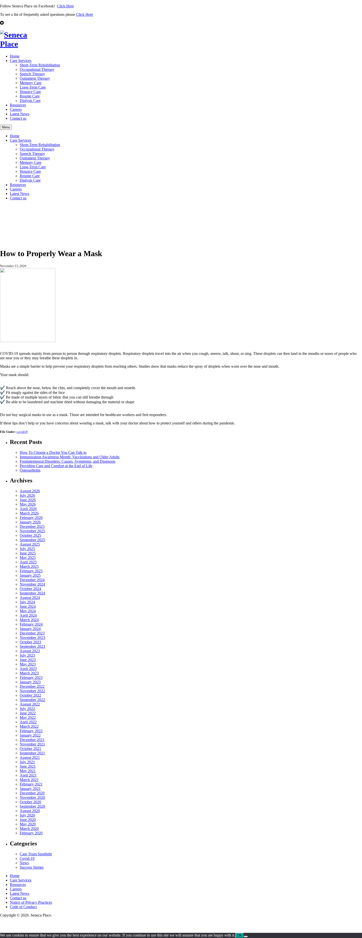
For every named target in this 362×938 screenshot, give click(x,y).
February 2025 (31, 571)
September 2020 (32, 806)
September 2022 (32, 700)
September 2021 (32, 753)
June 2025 (28, 553)
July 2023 (27, 655)
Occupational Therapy (37, 69)
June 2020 (28, 820)
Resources (18, 105)
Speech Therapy (32, 74)
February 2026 (31, 518)
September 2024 (32, 593)
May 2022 (28, 717)
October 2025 (30, 535)
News (24, 863)
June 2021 (28, 766)
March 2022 (29, 726)
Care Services (20, 60)
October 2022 (30, 695)
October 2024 (30, 589)
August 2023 (30, 651)
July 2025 (27, 549)
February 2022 (31, 731)
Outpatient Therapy (35, 78)
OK (239, 935)
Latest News (19, 114)
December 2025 (32, 526)
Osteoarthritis (30, 470)
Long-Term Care (33, 87)
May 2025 (28, 557)
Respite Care (30, 96)
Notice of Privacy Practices (31, 902)
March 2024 (29, 620)
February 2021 (31, 784)
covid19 (22, 432)
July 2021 (27, 762)
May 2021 (28, 771)
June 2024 (28, 606)
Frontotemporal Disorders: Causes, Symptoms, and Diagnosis (67, 461)
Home (14, 56)
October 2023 (30, 642)
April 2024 (28, 615)
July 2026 (27, 495)
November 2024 (32, 584)
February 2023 (31, 677)
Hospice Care (30, 92)
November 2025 (32, 531)
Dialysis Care (30, 100)
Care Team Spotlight (36, 854)
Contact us (18, 118)
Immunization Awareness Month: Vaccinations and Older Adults (69, 457)
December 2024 (32, 580)
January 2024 (30, 629)
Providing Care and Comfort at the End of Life (56, 466)
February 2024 (31, 624)
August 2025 (30, 544)
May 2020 (28, 824)
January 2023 (30, 682)
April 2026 (28, 509)
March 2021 (29, 780)
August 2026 (30, 491)
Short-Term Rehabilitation (40, 65)
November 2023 (32, 637)
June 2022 (28, 713)
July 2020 (27, 815)
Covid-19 (27, 858)
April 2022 (28, 722)
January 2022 (30, 735)
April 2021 (28, 775)
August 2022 (30, 704)
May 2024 (28, 611)
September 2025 (32, 540)
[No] (246, 936)
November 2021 (32, 744)
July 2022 (27, 709)
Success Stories (32, 867)
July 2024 (27, 602)
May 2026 (28, 504)
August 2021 (30, 757)
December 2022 (32, 686)
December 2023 (32, 633)
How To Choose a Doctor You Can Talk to (53, 452)
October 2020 (30, 802)
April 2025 (28, 562)
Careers (16, 109)
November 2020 (32, 797)
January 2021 (30, 788)
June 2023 (28, 660)
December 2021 (32, 740)
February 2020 (31, 833)
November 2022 (32, 691)
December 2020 (32, 793)
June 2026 (28, 500)
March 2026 (29, 513)
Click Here (65, 6)
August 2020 (30, 811)
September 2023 (32, 646)
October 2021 (30, 749)
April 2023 (28, 669)
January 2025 (30, 575)
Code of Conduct (23, 907)
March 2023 (29, 673)
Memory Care (30, 83)
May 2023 (28, 664)
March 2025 (29, 566)
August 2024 (30, 597)
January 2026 (30, 522)
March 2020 (29, 828)
